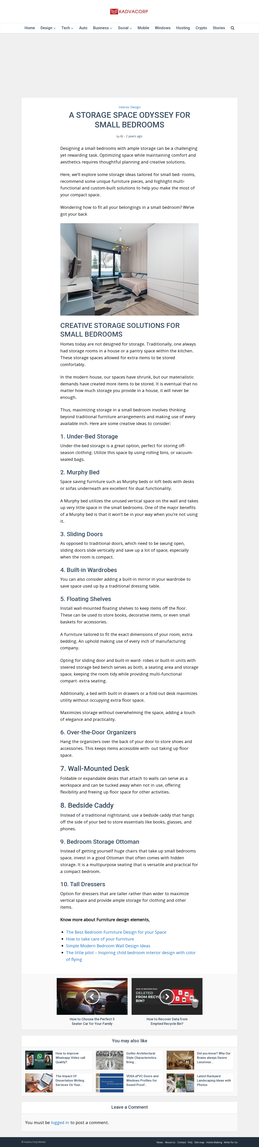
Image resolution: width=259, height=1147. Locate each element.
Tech (65, 28)
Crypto (201, 28)
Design (46, 28)
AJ (121, 136)
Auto (83, 28)
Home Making (214, 1142)
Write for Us (231, 1142)
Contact (181, 1142)
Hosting (183, 28)
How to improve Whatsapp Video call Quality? (70, 1057)
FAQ (190, 1142)
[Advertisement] (129, 65)
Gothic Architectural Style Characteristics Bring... (141, 1057)
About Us (170, 1142)
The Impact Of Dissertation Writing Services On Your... (70, 1080)
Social (123, 28)
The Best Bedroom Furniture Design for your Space (116, 932)
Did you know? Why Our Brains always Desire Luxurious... (214, 1057)
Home (30, 28)
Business (101, 28)
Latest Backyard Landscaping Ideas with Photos (214, 1080)
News (160, 1142)
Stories (219, 28)
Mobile (143, 28)
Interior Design (129, 107)
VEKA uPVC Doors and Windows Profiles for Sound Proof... (142, 1080)
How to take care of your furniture (100, 939)
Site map (199, 1142)
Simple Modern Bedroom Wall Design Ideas (108, 945)
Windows (163, 28)
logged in (60, 1122)
